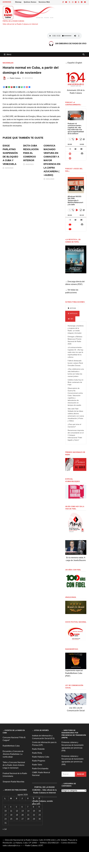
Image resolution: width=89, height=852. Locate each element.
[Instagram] (72, 2)
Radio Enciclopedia (40, 769)
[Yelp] (78, 2)
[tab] (71, 308)
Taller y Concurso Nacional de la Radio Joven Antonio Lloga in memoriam (14, 765)
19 (17, 815)
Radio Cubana (15, 78)
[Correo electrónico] (85, 2)
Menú (9, 54)
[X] (69, 2)
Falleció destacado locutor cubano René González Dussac (75, 363)
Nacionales (8, 63)
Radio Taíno (37, 765)
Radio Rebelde (38, 749)
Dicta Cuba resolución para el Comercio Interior (30, 153)
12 (17, 811)
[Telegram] (82, 2)
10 (6, 811)
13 (23, 811)
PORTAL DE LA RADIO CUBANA (13, 21)
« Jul (5, 829)
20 (23, 815)
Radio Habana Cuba (40, 757)
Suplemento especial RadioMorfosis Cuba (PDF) (74, 673)
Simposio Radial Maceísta (13, 782)
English (79, 63)
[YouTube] (66, 2)
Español (71, 63)
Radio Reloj (37, 753)
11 (11, 811)
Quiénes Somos (30, 2)
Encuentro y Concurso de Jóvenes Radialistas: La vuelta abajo (13, 754)
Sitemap (18, 2)
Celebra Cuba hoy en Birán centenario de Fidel (75, 382)
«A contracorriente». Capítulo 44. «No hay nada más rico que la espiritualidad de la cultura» (75, 352)
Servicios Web (44, 2)
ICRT (41, 845)
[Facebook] (63, 2)
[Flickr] (75, 2)
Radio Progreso (38, 761)
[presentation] (71, 308)
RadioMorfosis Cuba (11, 746)
